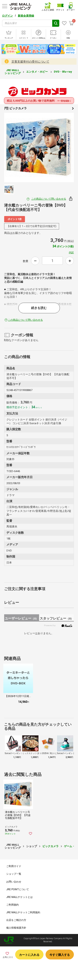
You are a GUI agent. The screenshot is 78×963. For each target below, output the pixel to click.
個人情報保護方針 (16, 927)
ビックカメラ (18, 108)
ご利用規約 (12, 904)
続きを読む (39, 308)
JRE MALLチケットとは (19, 897)
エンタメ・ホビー (37, 71)
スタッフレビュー (56, 618)
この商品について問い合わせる (48, 198)
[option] (39, 147)
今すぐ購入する (60, 954)
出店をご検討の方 (16, 920)
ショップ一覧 (13, 873)
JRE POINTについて (17, 889)
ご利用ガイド (13, 866)
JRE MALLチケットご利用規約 (23, 912)
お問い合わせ (13, 881)
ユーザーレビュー (21, 618)
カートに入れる (29, 954)
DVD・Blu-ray (63, 71)
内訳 (71, 252)
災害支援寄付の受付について (30, 61)
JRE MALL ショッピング (13, 72)
